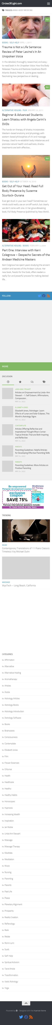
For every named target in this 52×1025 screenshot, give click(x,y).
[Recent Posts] (8, 382)
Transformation (11, 975)
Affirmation (9, 660)
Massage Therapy (12, 846)
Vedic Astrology (11, 981)
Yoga (7, 988)
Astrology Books (12, 705)
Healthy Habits (11, 795)
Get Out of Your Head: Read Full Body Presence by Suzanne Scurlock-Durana (22, 190)
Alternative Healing (11, 110)
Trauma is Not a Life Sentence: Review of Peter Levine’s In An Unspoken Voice (21, 51)
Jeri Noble (9, 827)
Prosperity (9, 911)
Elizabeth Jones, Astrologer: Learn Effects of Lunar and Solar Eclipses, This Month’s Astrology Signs (32, 413)
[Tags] (44, 382)
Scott (7, 949)
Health (7, 775)
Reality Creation (11, 917)
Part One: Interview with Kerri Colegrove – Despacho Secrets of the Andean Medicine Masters (26, 254)
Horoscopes (10, 801)
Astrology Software (13, 718)
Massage (6, 582)
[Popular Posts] (20, 382)
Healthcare (9, 782)
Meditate (8, 853)
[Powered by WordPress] (16, 1011)
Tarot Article (10, 969)
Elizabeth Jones (21, 407)
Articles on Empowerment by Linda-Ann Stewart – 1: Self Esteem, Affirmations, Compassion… (32, 395)
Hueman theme (40, 1011)
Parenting (9, 878)
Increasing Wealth (12, 814)
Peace (7, 898)
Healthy (8, 788)
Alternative (9, 666)
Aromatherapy (11, 679)
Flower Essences (12, 763)
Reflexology (10, 923)
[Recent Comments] (32, 382)
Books (5, 42)
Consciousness (11, 737)
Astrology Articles (12, 698)
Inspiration (9, 821)
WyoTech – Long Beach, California (19, 585)
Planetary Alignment (13, 904)
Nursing (8, 872)
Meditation (9, 859)
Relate (7, 936)
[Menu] (48, 3)
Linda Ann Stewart (23, 389)
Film (25, 110)
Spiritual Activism (12, 962)
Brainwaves (10, 730)
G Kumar (8, 769)
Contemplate (20, 426)
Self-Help (14, 42)
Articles (8, 685)
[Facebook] (43, 295)
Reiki (7, 930)
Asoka (7, 692)
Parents (18, 447)
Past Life (8, 891)
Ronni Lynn (9, 943)
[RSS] (48, 295)
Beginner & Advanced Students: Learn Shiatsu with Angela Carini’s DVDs (24, 119)
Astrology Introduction (14, 711)
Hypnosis (9, 808)
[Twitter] (39, 295)
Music (4, 545)
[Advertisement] (26, 330)
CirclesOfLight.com (12, 3)
